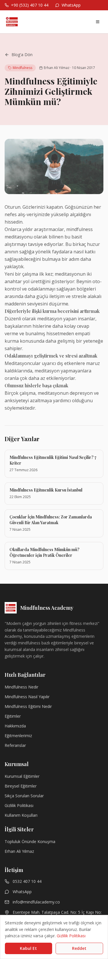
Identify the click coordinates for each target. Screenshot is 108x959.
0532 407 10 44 (27, 881)
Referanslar (15, 745)
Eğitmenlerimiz (18, 735)
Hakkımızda (15, 726)
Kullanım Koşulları (21, 815)
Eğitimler (13, 716)
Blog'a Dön (22, 54)
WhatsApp (22, 891)
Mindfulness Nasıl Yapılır (27, 696)
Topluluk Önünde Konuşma (30, 841)
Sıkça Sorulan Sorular (24, 795)
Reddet (79, 948)
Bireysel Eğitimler (21, 786)
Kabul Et (28, 948)
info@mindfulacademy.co (36, 902)
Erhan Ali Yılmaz (19, 851)
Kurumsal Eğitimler (22, 776)
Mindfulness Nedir (21, 687)
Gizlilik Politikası (19, 805)
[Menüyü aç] (97, 21)
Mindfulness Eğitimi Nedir (28, 706)
